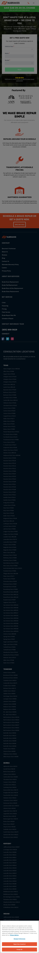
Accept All (19, 949)
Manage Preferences (19, 939)
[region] (19, 937)
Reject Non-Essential (19, 944)
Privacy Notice (14, 935)
